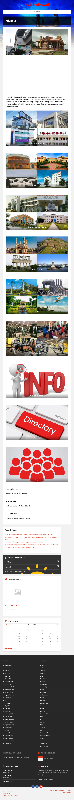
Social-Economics (45, 735)
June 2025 (8, 703)
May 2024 (7, 730)
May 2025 (7, 706)
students (43, 741)
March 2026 (8, 679)
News (42, 716)
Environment (44, 695)
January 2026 (8, 684)
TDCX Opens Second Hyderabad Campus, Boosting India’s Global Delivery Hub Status (29, 534)
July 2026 (7, 668)
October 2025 (9, 692)
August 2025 (8, 698)
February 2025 (9, 714)
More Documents (8, 781)
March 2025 (8, 711)
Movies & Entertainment (47, 714)
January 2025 (8, 716)
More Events (9, 648)
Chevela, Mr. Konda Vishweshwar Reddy (18, 518)
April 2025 (7, 708)
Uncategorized (44, 746)
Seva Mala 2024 (44, 733)
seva (41, 730)
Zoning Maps (7, 775)
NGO (41, 719)
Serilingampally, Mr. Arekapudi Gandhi (18, 506)
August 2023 (8, 743)
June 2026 (8, 671)
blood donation (44, 679)
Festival (42, 700)
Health (42, 708)
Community (43, 687)
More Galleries (9, 613)
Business (43, 681)
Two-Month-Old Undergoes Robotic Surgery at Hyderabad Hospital (24, 542)
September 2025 (9, 695)
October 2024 (9, 722)
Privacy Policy (6, 793)
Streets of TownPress (12, 606)
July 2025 (7, 700)
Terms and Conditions (8, 791)
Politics (42, 722)
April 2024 (7, 733)
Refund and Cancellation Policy (10, 795)
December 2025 (9, 687)
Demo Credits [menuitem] (67, 792)
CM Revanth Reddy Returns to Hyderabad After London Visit (22, 547)
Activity (42, 668)
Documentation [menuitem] (59, 790)
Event (42, 698)
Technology (43, 743)
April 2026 (7, 676)
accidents (43, 665)
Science (42, 727)
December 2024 (9, 719)
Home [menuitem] (52, 790)
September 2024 (9, 725)
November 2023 (9, 741)
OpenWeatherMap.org (21, 571)
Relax (41, 725)
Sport (42, 738)
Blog (41, 676)
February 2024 (9, 735)
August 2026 (8, 665)
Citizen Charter (8, 770)
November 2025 (9, 689)
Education (43, 692)
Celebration (43, 684)
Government (44, 706)
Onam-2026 (47, 757)
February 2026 (9, 681)
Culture (42, 689)
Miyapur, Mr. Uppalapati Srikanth (16, 493)
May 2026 (7, 673)
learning (42, 711)
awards (42, 673)
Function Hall (44, 703)
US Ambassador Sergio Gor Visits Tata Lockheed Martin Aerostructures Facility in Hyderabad (31, 545)
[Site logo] (37, 6)
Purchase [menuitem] (68, 790)
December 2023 (9, 738)
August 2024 (8, 727)
